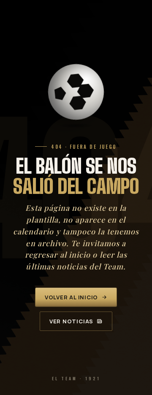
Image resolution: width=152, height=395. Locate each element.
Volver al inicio (71, 297)
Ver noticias (71, 321)
